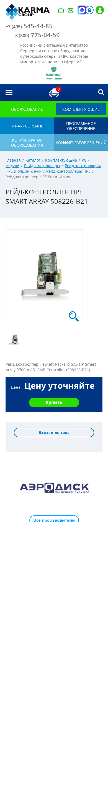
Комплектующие (61, 160)
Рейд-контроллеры (42, 165)
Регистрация (100, 10)
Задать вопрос (54, 432)
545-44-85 (29, 26)
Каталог (32, 160)
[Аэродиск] (54, 487)
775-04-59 (37, 35)
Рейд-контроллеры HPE (68, 171)
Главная (13, 160)
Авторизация (89, 10)
